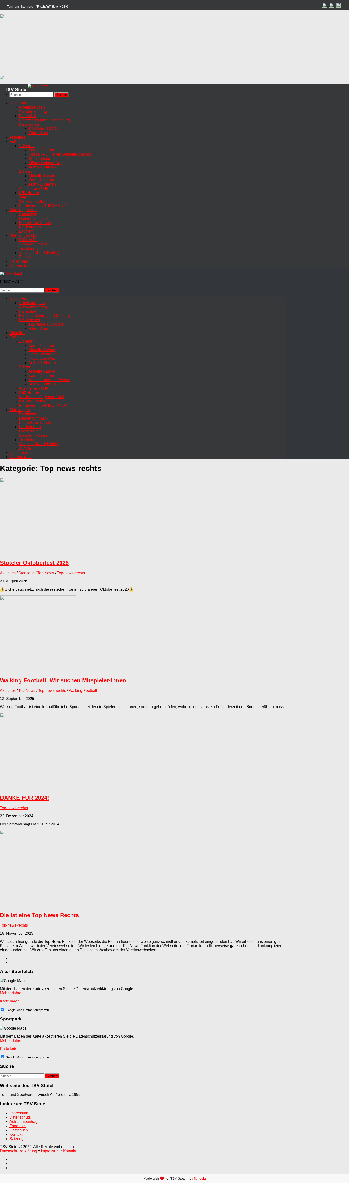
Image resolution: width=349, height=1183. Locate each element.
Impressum (18, 1113)
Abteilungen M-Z (23, 236)
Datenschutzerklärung (18, 1151)
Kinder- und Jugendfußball (41, 397)
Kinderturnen (30, 227)
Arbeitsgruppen (32, 107)
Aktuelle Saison (41, 176)
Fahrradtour (38, 133)
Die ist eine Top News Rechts (39, 915)
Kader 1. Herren (41, 150)
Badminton (28, 214)
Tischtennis (28, 248)
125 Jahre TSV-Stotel (46, 129)
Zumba (25, 257)
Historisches (29, 124)
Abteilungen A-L (23, 210)
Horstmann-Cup (41, 358)
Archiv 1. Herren (42, 167)
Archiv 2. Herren (42, 184)
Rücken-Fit (28, 240)
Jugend (25, 197)
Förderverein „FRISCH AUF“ (43, 206)
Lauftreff (26, 231)
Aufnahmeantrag (33, 112)
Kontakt (15, 1134)
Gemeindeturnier (42, 159)
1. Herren (27, 146)
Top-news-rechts (71, 573)
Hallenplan (18, 261)
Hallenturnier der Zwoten (49, 380)
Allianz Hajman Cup (45, 163)
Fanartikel (27, 116)
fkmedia (200, 1178)
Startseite (26, 573)
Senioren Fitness (33, 244)
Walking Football (33, 201)
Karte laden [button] (9, 1001)
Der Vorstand (20, 265)
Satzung (16, 1139)
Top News (45, 573)
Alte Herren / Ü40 (33, 189)
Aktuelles (17, 137)
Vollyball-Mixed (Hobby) (39, 253)
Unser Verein (20, 103)
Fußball (16, 141)
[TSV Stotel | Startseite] (39, 86)
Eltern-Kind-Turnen (35, 223)
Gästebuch (18, 1130)
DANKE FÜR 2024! (24, 798)
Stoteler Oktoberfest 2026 (34, 563)
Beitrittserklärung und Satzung (44, 120)
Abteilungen (19, 410)
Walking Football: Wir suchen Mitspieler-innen (63, 680)
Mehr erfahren (12, 993)
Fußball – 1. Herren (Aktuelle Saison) (59, 154)
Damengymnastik (33, 218)
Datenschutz (20, 1117)
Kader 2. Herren (41, 180)
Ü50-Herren (29, 193)
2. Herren (27, 171)
